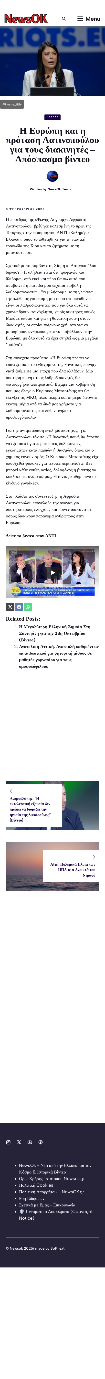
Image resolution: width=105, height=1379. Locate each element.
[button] (64, 18)
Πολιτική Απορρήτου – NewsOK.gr (51, 1191)
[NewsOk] (27, 18)
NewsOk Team (59, 189)
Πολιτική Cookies (36, 1185)
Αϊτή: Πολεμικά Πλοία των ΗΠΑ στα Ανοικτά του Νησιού (72, 870)
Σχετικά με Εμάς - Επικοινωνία (47, 1205)
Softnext (57, 1248)
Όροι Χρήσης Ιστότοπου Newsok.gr (52, 1178)
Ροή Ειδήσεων (31, 1198)
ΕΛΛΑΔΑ (52, 117)
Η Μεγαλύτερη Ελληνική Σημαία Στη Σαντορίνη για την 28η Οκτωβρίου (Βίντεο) (54, 633)
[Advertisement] (52, 728)
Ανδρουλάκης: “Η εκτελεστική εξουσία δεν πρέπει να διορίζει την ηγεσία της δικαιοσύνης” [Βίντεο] (30, 809)
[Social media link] (8, 1142)
